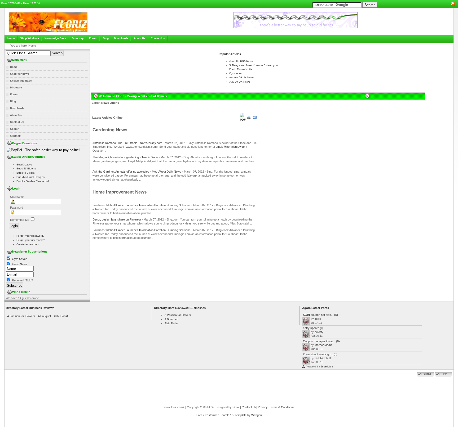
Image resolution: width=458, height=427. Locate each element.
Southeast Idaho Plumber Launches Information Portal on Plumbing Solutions (142, 205)
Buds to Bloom (25, 172)
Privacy (263, 407)
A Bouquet (44, 316)
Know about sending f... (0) (320, 354)
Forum (93, 38)
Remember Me (19, 219)
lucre (318, 318)
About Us (140, 38)
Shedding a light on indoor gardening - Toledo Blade (125, 157)
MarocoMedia (323, 345)
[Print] (249, 119)
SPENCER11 (323, 358)
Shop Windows (29, 38)
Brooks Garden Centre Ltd (32, 181)
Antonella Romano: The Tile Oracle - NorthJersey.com (127, 143)
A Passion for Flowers (21, 316)
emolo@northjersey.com (231, 146)
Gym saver (235, 73)
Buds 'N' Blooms (26, 168)
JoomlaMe (327, 366)
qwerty (319, 332)
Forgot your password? (30, 235)
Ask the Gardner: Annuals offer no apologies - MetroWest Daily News (137, 171)
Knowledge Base (55, 38)
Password (16, 207)
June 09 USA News (241, 61)
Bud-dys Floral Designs (30, 177)
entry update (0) (313, 328)
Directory (78, 38)
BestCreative (24, 164)
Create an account (27, 244)
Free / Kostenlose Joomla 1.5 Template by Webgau (229, 415)
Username (17, 196)
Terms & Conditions (281, 407)
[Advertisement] (153, 57)
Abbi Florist (61, 316)
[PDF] (242, 119)
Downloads (121, 38)
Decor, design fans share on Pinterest (117, 219)
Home (11, 38)
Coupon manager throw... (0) (321, 341)
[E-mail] (254, 119)
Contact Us (158, 38)
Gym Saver (19, 258)
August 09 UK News (241, 77)
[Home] (48, 33)
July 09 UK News (239, 81)
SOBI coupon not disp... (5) (320, 314)
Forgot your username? (30, 240)
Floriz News (19, 264)
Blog (106, 38)
